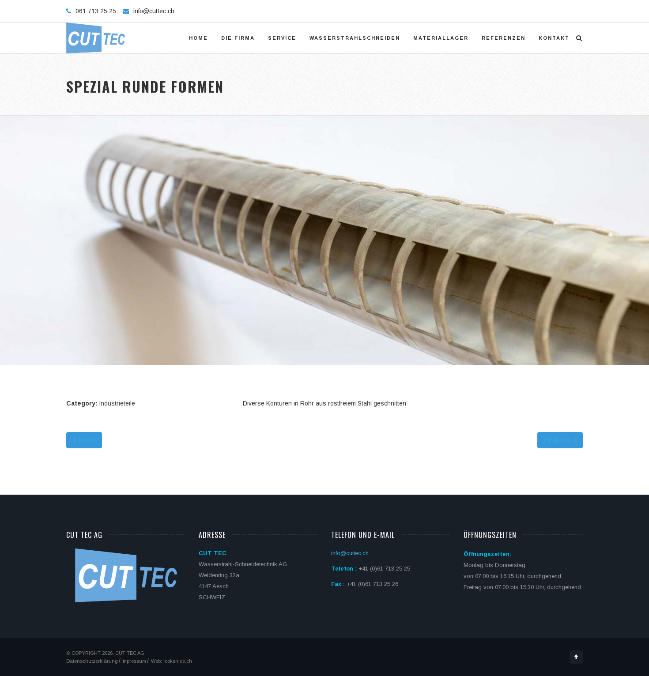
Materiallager (440, 38)
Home (198, 38)
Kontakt (554, 38)
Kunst (86, 439)
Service (282, 38)
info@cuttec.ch (153, 11)
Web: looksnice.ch (171, 661)
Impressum (133, 661)
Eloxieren (558, 439)
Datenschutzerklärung (92, 661)
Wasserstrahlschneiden (354, 38)
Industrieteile (117, 403)
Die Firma (238, 38)
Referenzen (503, 38)
